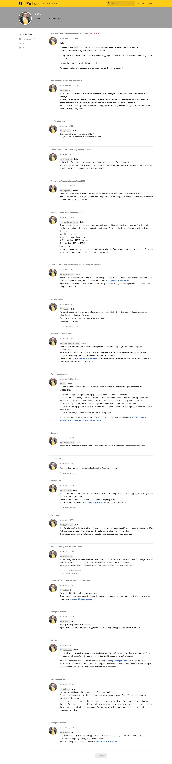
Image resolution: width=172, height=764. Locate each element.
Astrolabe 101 (56, 458)
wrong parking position (60, 679)
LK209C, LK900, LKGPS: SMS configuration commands (71, 149)
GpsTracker (67, 525)
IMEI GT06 (55, 515)
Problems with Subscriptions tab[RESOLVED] (68, 181)
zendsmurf (67, 159)
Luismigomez (68, 443)
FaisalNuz (67, 490)
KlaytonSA (67, 190)
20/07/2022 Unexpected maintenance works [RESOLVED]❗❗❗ (75, 33)
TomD (65, 90)
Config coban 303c (58, 121)
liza (64, 384)
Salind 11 (54, 433)
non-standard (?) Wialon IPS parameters (66, 81)
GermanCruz (68, 274)
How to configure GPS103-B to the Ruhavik (67, 212)
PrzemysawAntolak (71, 343)
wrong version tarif (58, 612)
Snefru (65, 309)
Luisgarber (67, 650)
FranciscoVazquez (70, 222)
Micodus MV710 (57, 299)
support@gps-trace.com (118, 280)
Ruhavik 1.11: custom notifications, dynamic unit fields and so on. (76, 265)
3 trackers (54, 640)
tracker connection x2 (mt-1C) (62, 334)
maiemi (66, 621)
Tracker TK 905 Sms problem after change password (70, 580)
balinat (66, 590)
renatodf (66, 131)
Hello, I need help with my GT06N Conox (66, 546)
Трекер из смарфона (59, 374)
